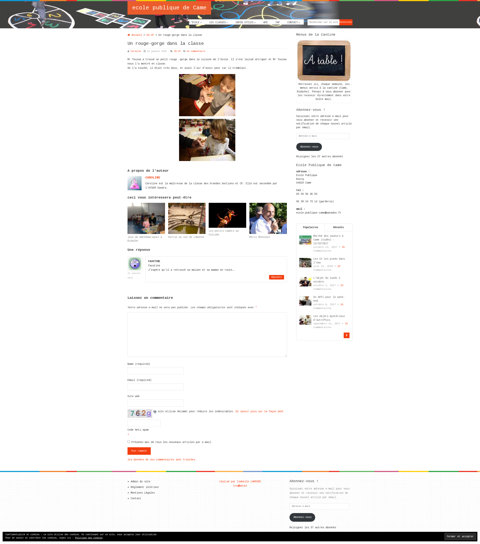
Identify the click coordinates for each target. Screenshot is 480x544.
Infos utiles (245, 22)
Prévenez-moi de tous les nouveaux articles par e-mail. (171, 442)
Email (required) (140, 380)
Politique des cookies (89, 538)
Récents (338, 227)
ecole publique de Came (169, 8)
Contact (292, 22)
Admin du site (140, 481)
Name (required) (139, 364)
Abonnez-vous (309, 146)
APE (265, 22)
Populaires (310, 227)
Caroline (135, 51)
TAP (277, 22)
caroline (152, 177)
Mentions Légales (143, 492)
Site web (134, 396)
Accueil (136, 35)
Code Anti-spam (138, 429)
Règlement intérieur (145, 487)
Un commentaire (196, 51)
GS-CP (150, 35)
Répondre (276, 277)
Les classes (217, 22)
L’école (194, 22)
